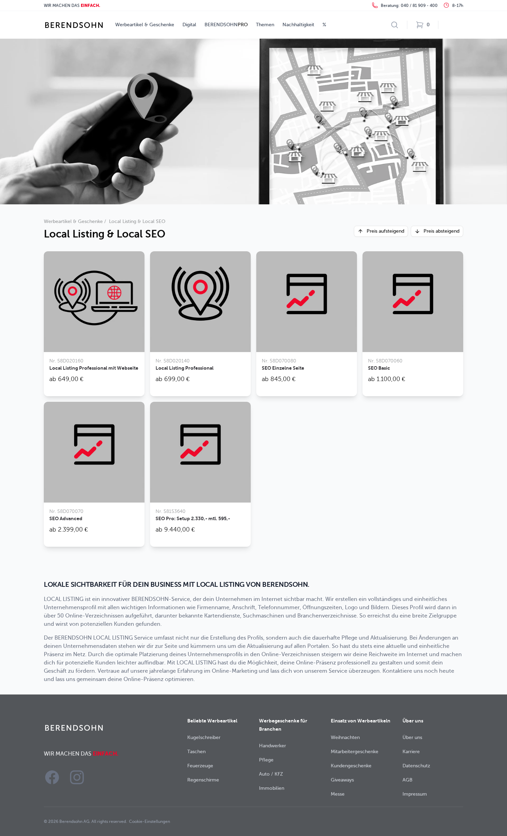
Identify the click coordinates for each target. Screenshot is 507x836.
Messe (338, 794)
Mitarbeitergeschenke (354, 751)
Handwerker (272, 745)
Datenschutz (416, 765)
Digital (189, 24)
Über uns (412, 737)
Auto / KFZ (271, 774)
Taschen (196, 751)
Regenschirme (203, 779)
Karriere (411, 751)
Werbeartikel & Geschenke (144, 24)
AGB (407, 779)
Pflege (266, 759)
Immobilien (271, 788)
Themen (265, 24)
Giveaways (342, 779)
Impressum (414, 794)
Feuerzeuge (200, 765)
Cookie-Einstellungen (149, 821)
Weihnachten (345, 737)
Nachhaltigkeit (298, 24)
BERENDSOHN (226, 24)
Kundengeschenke (351, 765)
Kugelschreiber (203, 737)
